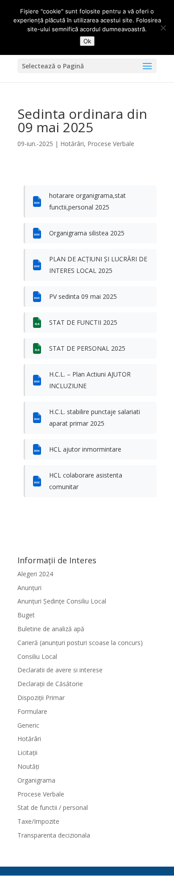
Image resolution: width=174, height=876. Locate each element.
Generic (28, 725)
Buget (26, 615)
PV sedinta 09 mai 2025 (83, 296)
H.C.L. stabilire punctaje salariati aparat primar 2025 (94, 417)
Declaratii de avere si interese (60, 670)
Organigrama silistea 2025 (86, 233)
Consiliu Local (37, 656)
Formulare (32, 711)
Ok (87, 41)
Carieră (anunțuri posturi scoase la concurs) (80, 642)
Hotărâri (72, 143)
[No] (162, 27)
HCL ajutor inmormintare (85, 449)
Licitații (27, 752)
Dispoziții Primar (41, 697)
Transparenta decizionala (53, 835)
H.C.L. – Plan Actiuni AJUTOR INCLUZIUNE (90, 380)
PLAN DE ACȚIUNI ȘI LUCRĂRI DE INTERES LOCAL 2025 (98, 265)
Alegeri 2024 (35, 574)
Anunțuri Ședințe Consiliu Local (61, 601)
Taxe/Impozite (38, 821)
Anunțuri (29, 587)
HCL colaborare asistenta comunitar (85, 481)
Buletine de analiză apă (50, 629)
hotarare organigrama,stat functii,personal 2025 (87, 201)
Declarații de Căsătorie (50, 683)
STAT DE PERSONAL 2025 (87, 348)
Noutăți (28, 766)
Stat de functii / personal (52, 807)
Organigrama (36, 780)
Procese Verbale (110, 143)
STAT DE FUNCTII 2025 (83, 322)
